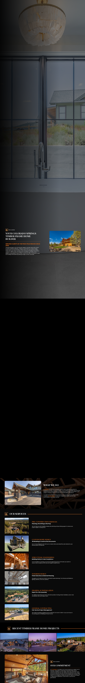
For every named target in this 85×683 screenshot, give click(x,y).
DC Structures (51, 496)
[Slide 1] (63, 250)
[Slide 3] (67, 250)
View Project (14, 645)
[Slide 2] (65, 250)
